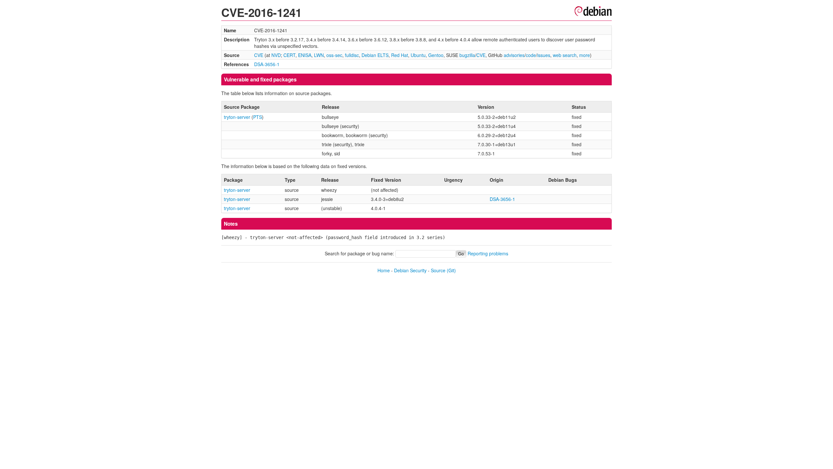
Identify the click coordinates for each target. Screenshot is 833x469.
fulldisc (352, 55)
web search (565, 55)
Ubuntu (418, 55)
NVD (276, 55)
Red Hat (399, 55)
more (584, 55)
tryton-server (237, 117)
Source (438, 270)
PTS (257, 117)
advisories (514, 55)
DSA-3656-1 (267, 64)
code (531, 55)
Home (383, 270)
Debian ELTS (375, 55)
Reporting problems (488, 253)
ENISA (304, 55)
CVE (258, 55)
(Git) (451, 270)
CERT (289, 55)
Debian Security (410, 270)
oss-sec (334, 55)
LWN (319, 55)
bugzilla (467, 55)
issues (543, 55)
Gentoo (436, 55)
